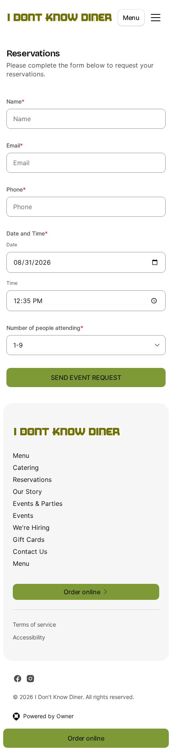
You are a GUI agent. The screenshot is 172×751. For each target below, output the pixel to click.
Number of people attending (55, 327)
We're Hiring (31, 527)
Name (26, 101)
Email (25, 145)
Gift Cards (28, 539)
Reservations (32, 479)
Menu (131, 18)
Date (11, 245)
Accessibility (29, 637)
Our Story (27, 491)
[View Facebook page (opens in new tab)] (17, 678)
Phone (26, 189)
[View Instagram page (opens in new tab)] (30, 678)
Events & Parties (37, 503)
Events (23, 515)
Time (12, 283)
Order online (86, 738)
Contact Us (30, 551)
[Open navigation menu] (156, 18)
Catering (26, 467)
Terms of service (34, 624)
